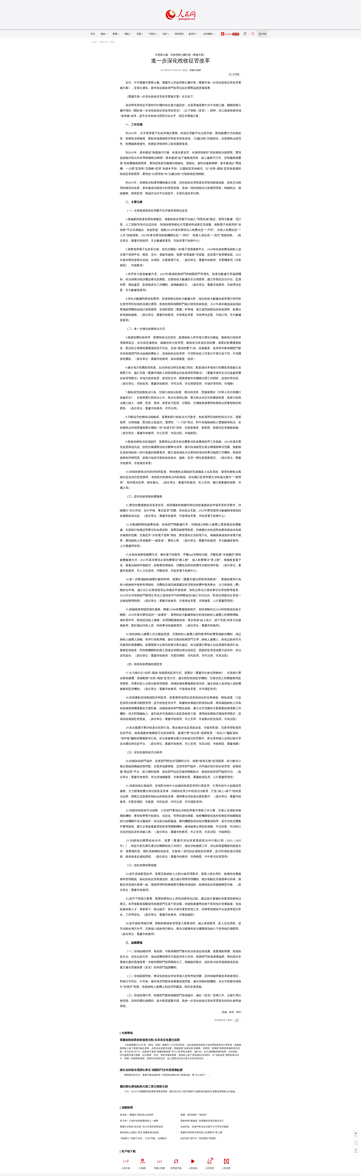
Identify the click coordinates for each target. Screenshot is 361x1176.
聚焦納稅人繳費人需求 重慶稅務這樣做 (139, 1132)
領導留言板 (176, 1168)
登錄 (264, 34)
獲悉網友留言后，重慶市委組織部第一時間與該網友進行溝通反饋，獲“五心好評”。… (167, 1075)
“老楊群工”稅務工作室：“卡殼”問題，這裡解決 (143, 1138)
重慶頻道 (104, 42)
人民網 (94, 42)
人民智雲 (209, 1168)
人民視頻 (192, 1168)
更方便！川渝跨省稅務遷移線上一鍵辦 (139, 1120)
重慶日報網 (195, 70)
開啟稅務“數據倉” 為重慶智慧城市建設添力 (202, 1120)
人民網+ (142, 1168)
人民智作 (226, 1168)
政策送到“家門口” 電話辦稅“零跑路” (198, 1138)
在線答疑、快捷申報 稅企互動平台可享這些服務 (204, 1126)
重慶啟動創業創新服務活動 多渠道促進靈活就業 (150, 1039)
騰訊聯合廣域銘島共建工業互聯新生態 (144, 1086)
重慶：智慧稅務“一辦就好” (193, 1115)
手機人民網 (159, 1168)
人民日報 (125, 1168)
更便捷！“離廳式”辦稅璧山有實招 (136, 1115)
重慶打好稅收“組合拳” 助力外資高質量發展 (141, 1126)
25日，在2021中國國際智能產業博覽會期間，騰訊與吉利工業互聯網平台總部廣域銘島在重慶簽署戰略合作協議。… (181, 1091)
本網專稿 (127, 1032)
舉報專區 (179, 34)
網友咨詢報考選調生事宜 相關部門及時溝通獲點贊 (151, 1069)
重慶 (113, 42)
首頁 (92, 34)
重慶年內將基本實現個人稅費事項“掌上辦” (201, 1132)
